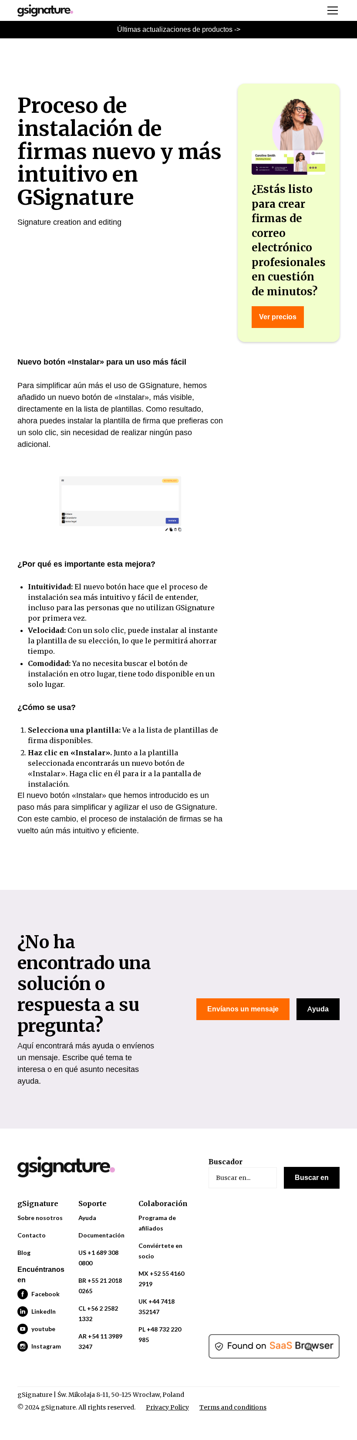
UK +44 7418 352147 (156, 1306)
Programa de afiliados (157, 1223)
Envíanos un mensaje (243, 1009)
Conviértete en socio (160, 1251)
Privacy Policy (167, 1407)
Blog (23, 1252)
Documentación (101, 1235)
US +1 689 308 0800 (98, 1258)
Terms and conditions (232, 1407)
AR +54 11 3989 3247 (100, 1341)
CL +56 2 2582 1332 (98, 1313)
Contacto (31, 1235)
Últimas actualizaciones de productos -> (178, 29)
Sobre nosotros (40, 1217)
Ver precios (277, 317)
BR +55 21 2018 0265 (100, 1286)
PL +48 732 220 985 (159, 1334)
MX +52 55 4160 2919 (161, 1279)
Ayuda (318, 1009)
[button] (331, 10)
